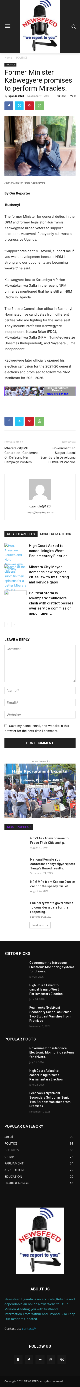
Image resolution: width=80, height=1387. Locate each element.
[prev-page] (7, 624)
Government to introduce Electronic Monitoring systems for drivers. (51, 967)
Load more (38, 925)
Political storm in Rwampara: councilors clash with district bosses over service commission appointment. (51, 603)
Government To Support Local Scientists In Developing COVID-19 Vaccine (58, 455)
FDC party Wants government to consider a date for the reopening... (51, 907)
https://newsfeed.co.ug (40, 512)
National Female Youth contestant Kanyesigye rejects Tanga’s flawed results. (52, 864)
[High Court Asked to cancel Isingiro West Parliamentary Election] (15, 557)
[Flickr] (40, 1359)
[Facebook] (8, 105)
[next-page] (14, 624)
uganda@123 (16, 95)
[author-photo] (40, 500)
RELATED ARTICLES (21, 534)
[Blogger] (18, 1359)
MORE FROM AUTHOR (55, 534)
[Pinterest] (29, 105)
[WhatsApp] (39, 105)
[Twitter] (19, 105)
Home (8, 57)
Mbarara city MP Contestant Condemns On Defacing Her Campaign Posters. (21, 455)
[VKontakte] (62, 1359)
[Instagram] (51, 1359)
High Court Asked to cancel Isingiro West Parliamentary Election (48, 550)
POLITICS (21, 57)
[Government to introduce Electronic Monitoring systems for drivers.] (15, 968)
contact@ (29, 1328)
